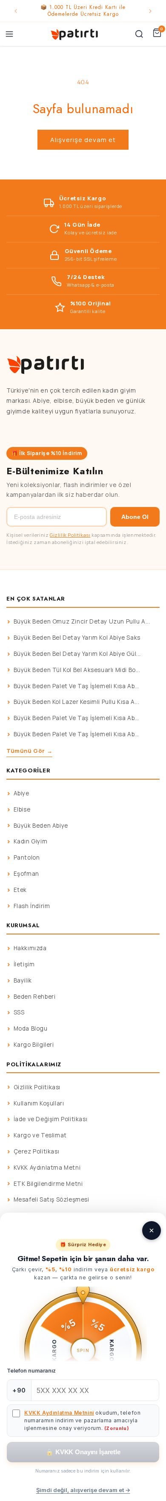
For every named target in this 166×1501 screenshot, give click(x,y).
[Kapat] (151, 1230)
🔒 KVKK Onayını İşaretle (83, 1451)
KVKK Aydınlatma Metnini (59, 1413)
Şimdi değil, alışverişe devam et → (83, 1490)
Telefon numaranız (31, 1370)
